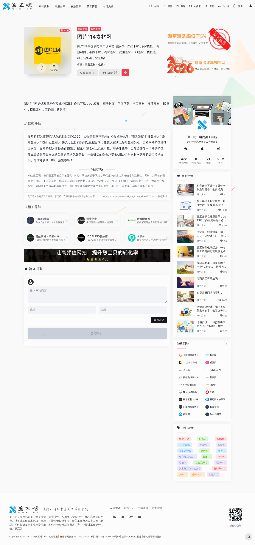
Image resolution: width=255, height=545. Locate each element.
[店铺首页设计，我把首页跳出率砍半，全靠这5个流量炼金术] (185, 311)
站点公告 (129, 507)
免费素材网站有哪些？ (210, 292)
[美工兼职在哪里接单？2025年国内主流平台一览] (185, 221)
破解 (204, 450)
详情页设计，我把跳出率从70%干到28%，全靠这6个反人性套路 (212, 324)
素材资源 (44, 6)
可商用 (184, 444)
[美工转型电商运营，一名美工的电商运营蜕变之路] (185, 252)
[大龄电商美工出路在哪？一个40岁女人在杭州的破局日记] (185, 267)
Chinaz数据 (50, 142)
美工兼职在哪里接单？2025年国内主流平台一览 (211, 218)
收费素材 (95, 29)
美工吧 (38, 536)
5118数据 (150, 136)
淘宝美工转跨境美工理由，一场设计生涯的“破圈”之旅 (212, 234)
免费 (184, 438)
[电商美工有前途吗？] (185, 282)
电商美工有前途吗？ (208, 278)
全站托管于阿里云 (152, 536)
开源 (204, 444)
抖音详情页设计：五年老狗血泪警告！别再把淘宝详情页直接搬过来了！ (211, 187)
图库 (221, 444)
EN (202, 438)
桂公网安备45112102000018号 (78, 536)
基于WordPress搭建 (132, 536)
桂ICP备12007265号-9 (108, 536)
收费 (100, 64)
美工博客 (92, 6)
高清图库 (60, 6)
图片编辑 (219, 468)
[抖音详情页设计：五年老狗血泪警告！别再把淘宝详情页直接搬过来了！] (185, 190)
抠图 (206, 456)
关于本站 (157, 507)
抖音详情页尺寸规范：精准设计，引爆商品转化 (211, 202)
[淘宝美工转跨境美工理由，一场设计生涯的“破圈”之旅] (185, 236)
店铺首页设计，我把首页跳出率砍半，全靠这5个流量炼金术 (212, 308)
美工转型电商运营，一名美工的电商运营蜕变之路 (211, 249)
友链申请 (115, 507)
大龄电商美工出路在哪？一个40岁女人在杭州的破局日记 (211, 265)
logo (221, 456)
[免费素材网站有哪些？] (185, 296)
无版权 (220, 462)
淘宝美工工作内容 (189, 468)
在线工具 (201, 462)
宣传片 (213, 474)
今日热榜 (108, 6)
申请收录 (143, 507)
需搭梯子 (185, 450)
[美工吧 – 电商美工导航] (18, 6)
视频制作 (197, 474)
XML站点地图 (51, 536)
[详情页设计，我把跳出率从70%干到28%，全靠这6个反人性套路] (185, 326)
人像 (182, 474)
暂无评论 (36, 268)
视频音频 (76, 6)
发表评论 (159, 320)
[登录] (250, 6)
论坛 (182, 462)
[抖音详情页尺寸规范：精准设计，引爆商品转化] (185, 205)
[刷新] (225, 344)
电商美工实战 (187, 456)
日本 (221, 450)
